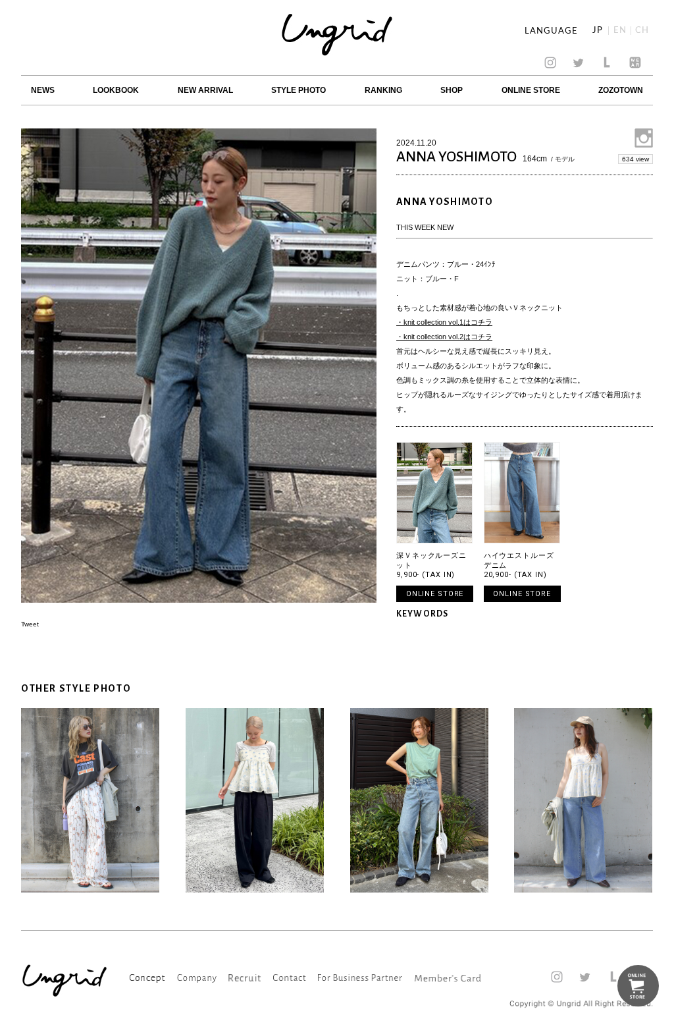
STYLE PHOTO (298, 90)
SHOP (451, 90)
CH (642, 30)
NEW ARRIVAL (205, 90)
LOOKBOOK (116, 90)
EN (620, 30)
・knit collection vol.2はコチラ (444, 337)
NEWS (43, 90)
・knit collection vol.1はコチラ (444, 322)
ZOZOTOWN (620, 90)
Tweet (30, 624)
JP (597, 30)
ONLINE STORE (531, 90)
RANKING (383, 90)
